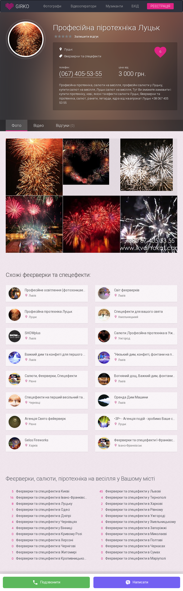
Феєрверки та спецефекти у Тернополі (135, 497)
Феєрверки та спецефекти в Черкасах (135, 546)
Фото (16, 125)
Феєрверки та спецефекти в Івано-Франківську (53, 497)
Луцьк (68, 49)
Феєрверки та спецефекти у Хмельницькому (140, 522)
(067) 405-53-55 (80, 73)
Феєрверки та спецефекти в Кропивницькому (52, 558)
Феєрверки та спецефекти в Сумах (132, 552)
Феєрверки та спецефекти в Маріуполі (135, 558)
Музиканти (114, 6)
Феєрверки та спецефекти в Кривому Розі (49, 534)
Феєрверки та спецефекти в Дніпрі (43, 516)
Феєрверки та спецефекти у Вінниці (44, 528)
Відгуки (65, 125)
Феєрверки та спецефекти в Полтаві (134, 540)
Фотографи (52, 6)
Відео (38, 125)
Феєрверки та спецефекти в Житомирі (46, 552)
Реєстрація (160, 6)
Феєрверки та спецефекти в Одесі (43, 510)
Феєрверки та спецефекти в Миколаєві (136, 534)
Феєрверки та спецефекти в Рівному (134, 510)
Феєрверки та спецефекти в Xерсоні (44, 540)
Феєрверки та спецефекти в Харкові (134, 504)
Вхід (135, 6)
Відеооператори (83, 6)
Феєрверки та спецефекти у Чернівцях (46, 522)
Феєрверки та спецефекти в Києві (42, 491)
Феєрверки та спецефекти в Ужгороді (135, 516)
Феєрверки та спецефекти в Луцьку (44, 504)
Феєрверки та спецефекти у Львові (133, 491)
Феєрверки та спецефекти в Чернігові (46, 546)
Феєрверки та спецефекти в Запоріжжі (136, 528)
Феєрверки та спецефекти (82, 56)
